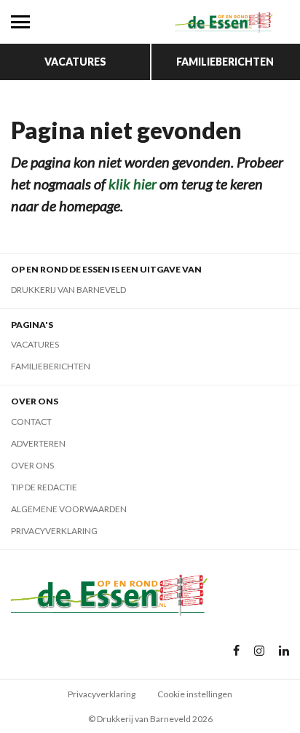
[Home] (225, 22)
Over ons (32, 465)
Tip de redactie (44, 487)
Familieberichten (225, 61)
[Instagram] (259, 651)
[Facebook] (236, 651)
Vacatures (75, 61)
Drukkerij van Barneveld (68, 289)
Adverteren (38, 443)
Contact (31, 421)
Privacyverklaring (54, 530)
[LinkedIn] (284, 651)
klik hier (132, 183)
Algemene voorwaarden (69, 508)
